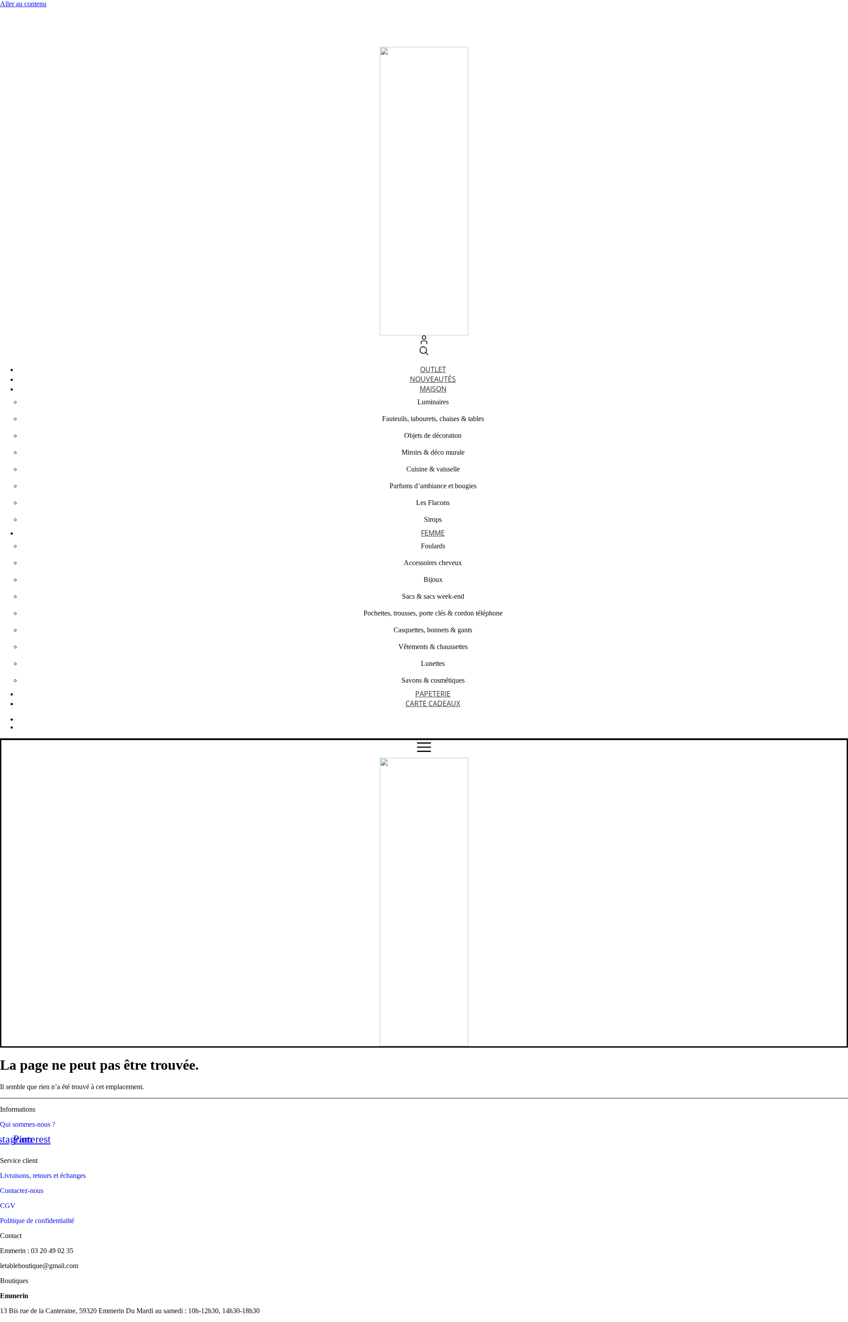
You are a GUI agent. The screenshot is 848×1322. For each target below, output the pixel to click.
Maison (433, 389)
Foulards (433, 546)
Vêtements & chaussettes (433, 646)
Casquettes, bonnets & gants (433, 630)
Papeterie (432, 694)
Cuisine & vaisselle (433, 469)
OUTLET (433, 369)
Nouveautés (433, 379)
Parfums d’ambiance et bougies (433, 486)
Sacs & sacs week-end (433, 596)
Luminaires (433, 402)
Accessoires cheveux (433, 562)
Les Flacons (433, 502)
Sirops (433, 519)
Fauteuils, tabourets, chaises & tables (433, 418)
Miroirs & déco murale (433, 452)
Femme (433, 533)
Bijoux (433, 579)
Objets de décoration (433, 435)
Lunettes (433, 663)
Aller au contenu (23, 4)
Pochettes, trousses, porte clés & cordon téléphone (433, 613)
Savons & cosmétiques (433, 680)
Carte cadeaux (432, 703)
